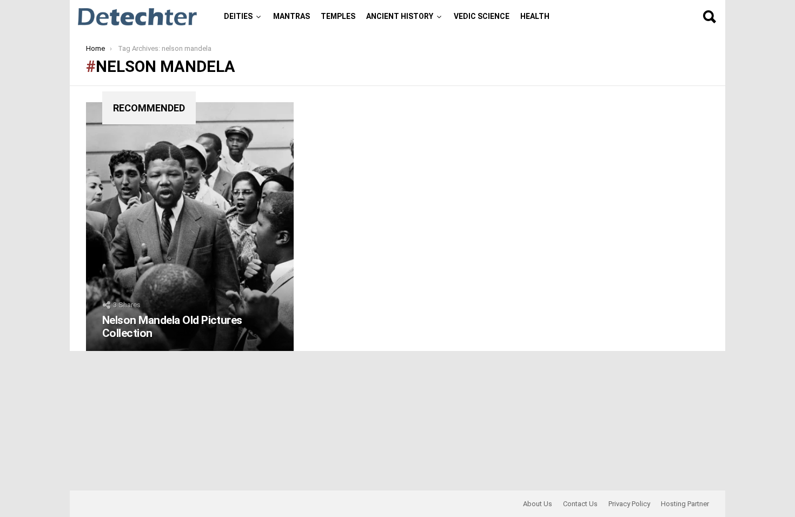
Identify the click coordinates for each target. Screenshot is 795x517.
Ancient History (399, 16)
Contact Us (580, 504)
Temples (338, 16)
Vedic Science (481, 16)
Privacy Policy (629, 504)
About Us (537, 504)
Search (709, 17)
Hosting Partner (685, 504)
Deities (238, 16)
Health (534, 16)
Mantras (291, 16)
